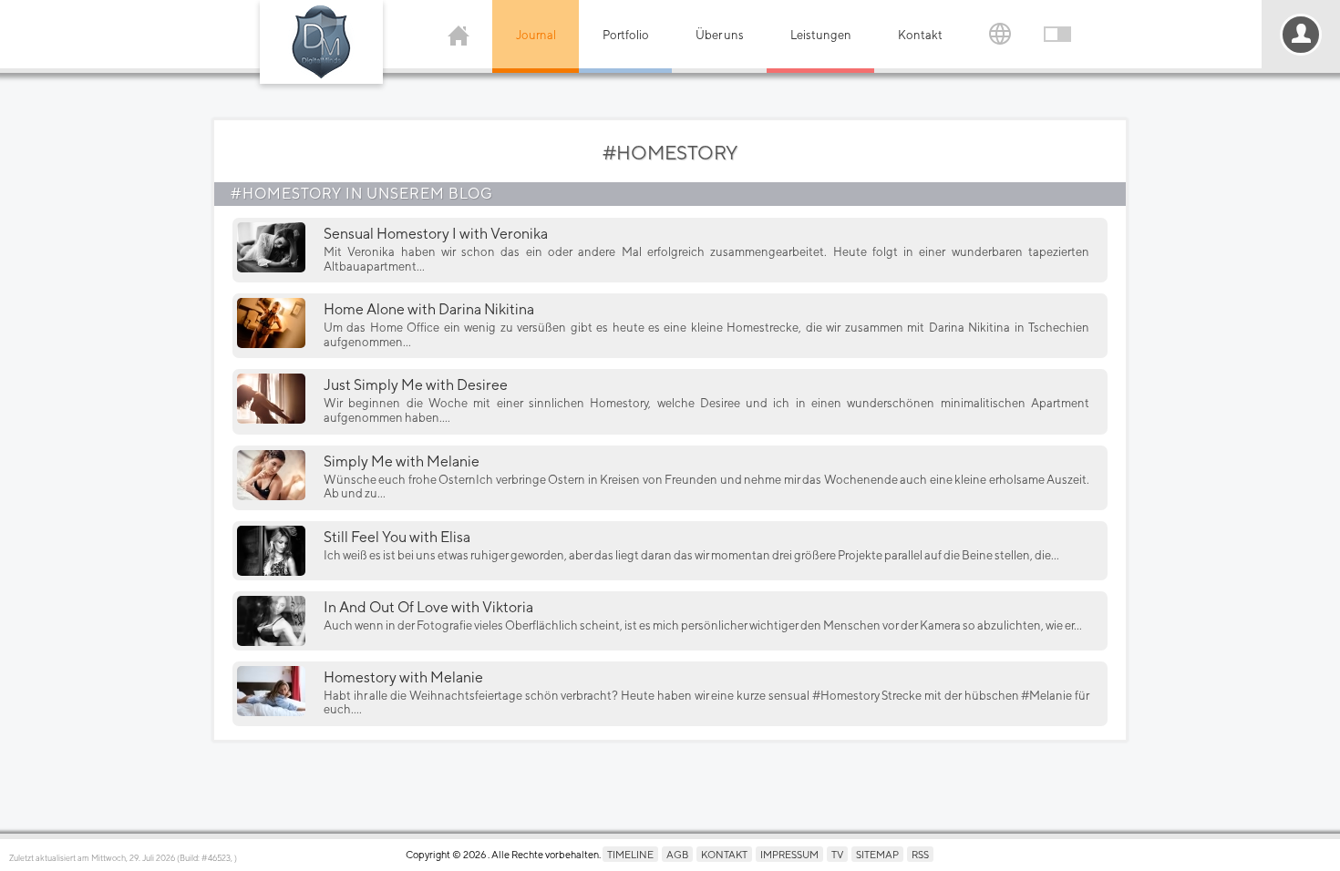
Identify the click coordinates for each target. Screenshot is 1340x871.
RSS (920, 854)
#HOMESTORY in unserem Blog (362, 193)
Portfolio (626, 35)
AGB (677, 854)
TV (837, 854)
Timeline (630, 854)
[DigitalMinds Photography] (321, 42)
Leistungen (820, 35)
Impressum (789, 854)
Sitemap (877, 854)
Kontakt (920, 35)
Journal (536, 35)
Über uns (720, 35)
